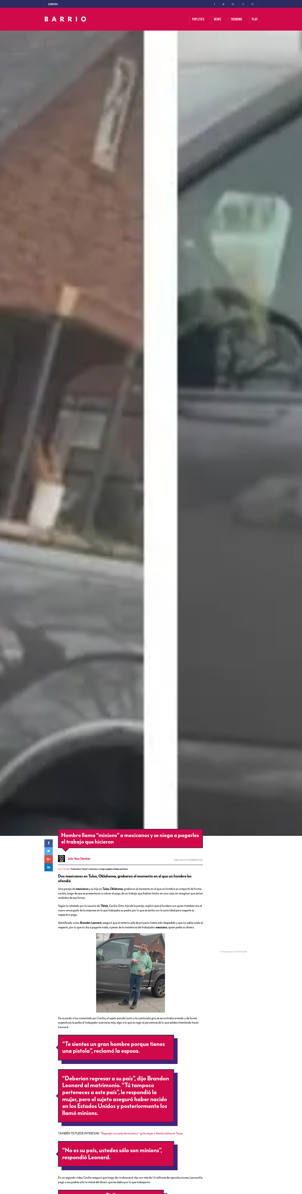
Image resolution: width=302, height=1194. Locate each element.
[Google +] (233, 4)
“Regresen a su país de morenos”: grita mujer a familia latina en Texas (141, 1133)
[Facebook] (214, 4)
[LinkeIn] (48, 867)
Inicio (60, 869)
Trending (66, 869)
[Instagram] (243, 4)
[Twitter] (223, 4)
